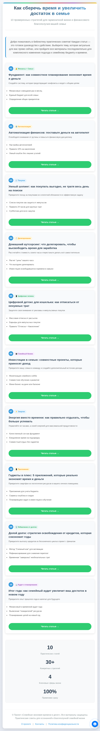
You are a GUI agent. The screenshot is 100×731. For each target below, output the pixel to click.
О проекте (26, 724)
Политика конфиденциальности (63, 724)
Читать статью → (50, 110)
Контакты (39, 724)
